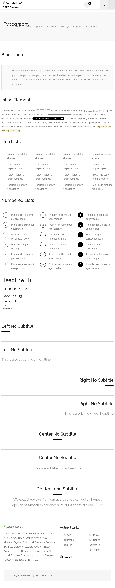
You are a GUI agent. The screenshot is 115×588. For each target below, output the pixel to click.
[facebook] (100, 575)
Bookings (67, 544)
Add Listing (94, 549)
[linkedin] (95, 575)
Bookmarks (68, 540)
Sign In (96, 5)
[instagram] (105, 575)
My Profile (93, 535)
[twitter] (90, 575)
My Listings (94, 540)
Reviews (66, 535)
